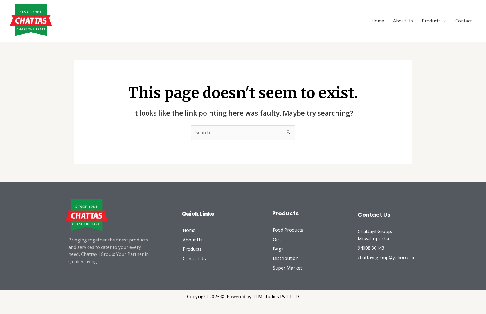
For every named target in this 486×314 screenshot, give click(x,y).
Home (378, 21)
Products (431, 21)
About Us (403, 21)
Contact (463, 21)
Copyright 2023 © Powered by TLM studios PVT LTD (243, 296)
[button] (443, 21)
